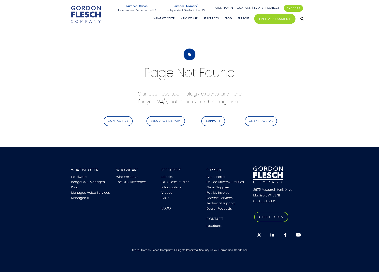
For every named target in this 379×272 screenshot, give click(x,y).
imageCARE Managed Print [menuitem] (88, 184)
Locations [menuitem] (213, 225)
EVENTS (258, 8)
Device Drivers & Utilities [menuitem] (225, 182)
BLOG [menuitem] (228, 18)
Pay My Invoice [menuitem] (217, 192)
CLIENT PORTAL (224, 8)
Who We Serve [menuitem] (127, 177)
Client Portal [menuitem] (215, 177)
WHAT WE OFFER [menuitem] (164, 18)
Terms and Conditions (233, 250)
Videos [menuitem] (166, 192)
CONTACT (273, 8)
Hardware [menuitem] (79, 177)
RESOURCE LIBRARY (165, 121)
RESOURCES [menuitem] (211, 18)
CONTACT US (118, 121)
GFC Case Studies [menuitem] (175, 182)
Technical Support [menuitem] (220, 203)
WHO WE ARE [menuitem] (189, 18)
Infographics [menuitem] (171, 187)
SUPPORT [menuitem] (243, 18)
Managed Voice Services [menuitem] (90, 192)
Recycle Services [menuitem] (219, 198)
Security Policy (208, 250)
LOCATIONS (243, 8)
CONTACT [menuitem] (214, 219)
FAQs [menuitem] (165, 198)
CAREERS (293, 8)
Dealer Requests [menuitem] (219, 208)
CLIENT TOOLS (271, 217)
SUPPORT (213, 121)
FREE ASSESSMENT (275, 19)
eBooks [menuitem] (167, 177)
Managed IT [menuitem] (80, 198)
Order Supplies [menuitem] (218, 187)
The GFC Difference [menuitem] (131, 182)
